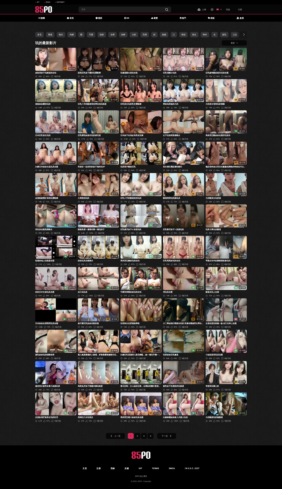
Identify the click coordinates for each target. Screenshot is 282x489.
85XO (48, 2)
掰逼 (50, 34)
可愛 (91, 34)
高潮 (145, 34)
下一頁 (165, 436)
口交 (235, 34)
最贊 (155, 18)
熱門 (184, 18)
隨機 (42, 18)
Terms (155, 468)
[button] (241, 34)
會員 (241, 18)
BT (38, 2)
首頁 (71, 18)
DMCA (172, 468)
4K (127, 18)
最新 (100, 18)
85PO (140, 481)
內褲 (72, 34)
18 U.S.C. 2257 (192, 468)
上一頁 (117, 436)
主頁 (85, 468)
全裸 (112, 34)
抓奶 (102, 34)
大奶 (134, 34)
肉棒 (123, 34)
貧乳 (224, 34)
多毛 (39, 34)
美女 (194, 34)
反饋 (127, 468)
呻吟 (205, 34)
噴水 (61, 34)
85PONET (60, 2)
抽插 (164, 34)
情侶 (183, 34)
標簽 (212, 18)
